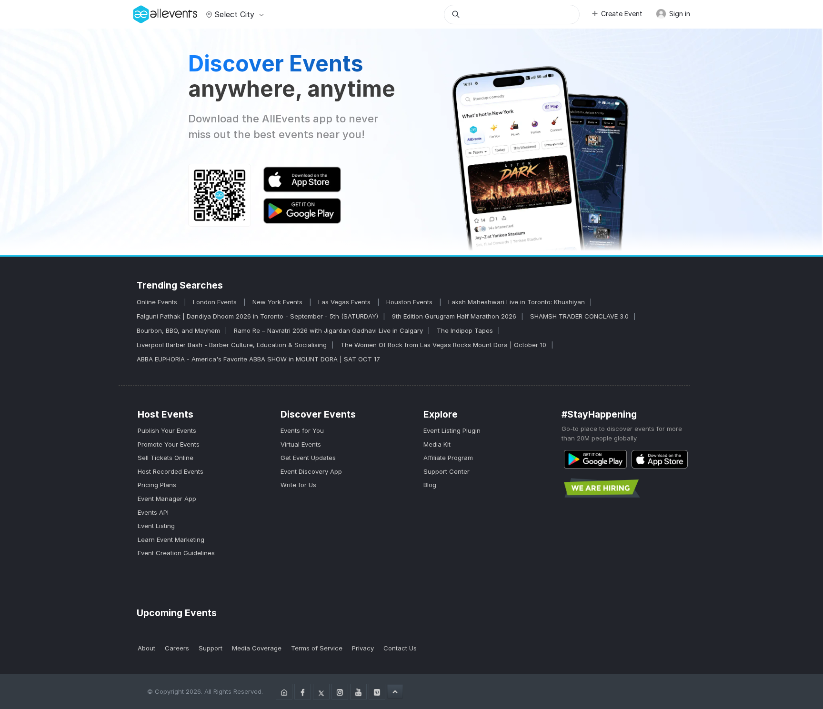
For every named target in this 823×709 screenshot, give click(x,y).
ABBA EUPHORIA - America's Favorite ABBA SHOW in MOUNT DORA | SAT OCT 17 (258, 359)
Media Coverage (256, 648)
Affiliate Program (448, 457)
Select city (234, 14)
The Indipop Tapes (465, 330)
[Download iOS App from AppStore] (660, 459)
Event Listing (156, 525)
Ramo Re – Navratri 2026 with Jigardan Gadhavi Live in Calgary (328, 330)
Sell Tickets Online (165, 457)
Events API (153, 512)
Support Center (446, 471)
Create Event (621, 14)
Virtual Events (301, 444)
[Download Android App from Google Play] (595, 459)
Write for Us (298, 485)
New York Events (278, 302)
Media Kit (437, 444)
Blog (429, 485)
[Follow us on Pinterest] (377, 691)
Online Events (158, 302)
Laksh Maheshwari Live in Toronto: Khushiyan (516, 302)
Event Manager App (167, 498)
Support (210, 648)
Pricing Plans (157, 485)
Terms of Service (316, 648)
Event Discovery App (311, 471)
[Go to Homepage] (284, 691)
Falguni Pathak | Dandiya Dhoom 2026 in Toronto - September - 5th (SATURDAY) (257, 316)
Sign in (678, 14)
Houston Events (410, 302)
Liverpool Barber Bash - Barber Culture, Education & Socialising (232, 345)
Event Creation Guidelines (176, 553)
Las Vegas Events (345, 302)
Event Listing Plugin (452, 430)
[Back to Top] (395, 691)
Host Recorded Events (170, 471)
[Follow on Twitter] (321, 691)
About (146, 648)
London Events (216, 302)
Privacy (363, 648)
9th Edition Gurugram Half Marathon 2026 (454, 316)
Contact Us (400, 648)
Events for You (302, 430)
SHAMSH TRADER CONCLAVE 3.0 (579, 316)
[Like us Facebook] (302, 691)
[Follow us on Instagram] (339, 691)
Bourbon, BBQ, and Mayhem (178, 330)
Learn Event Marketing (171, 539)
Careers (177, 648)
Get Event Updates (308, 457)
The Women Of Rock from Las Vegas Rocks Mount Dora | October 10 (443, 345)
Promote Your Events (169, 444)
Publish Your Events (167, 430)
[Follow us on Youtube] (358, 691)
